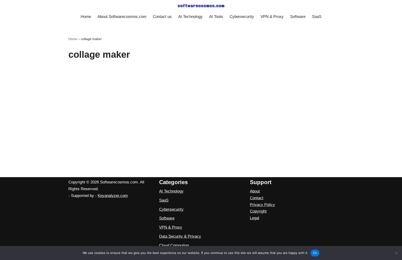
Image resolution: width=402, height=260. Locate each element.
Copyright (258, 211)
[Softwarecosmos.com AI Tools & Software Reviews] (201, 5)
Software (297, 16)
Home (86, 16)
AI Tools (216, 16)
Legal (254, 218)
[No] (396, 253)
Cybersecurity (242, 16)
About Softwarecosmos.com (121, 16)
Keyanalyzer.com (113, 195)
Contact (256, 198)
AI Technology (190, 16)
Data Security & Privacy (180, 236)
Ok (315, 253)
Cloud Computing (174, 245)
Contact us (162, 16)
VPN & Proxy (272, 16)
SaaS (316, 16)
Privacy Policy (262, 205)
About (255, 191)
